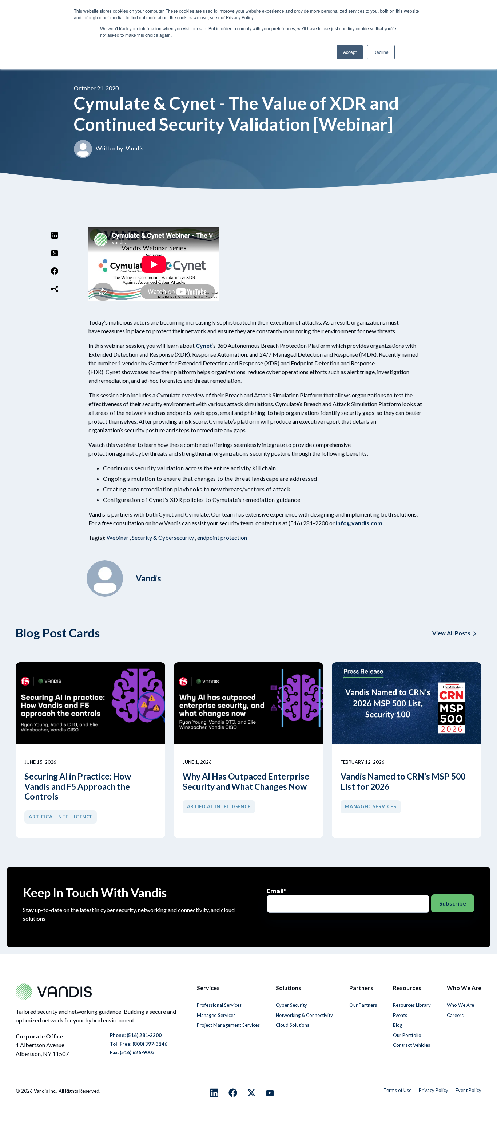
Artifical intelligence (60, 817)
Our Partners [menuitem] (363, 1005)
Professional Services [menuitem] (219, 1005)
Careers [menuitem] (455, 1015)
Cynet (204, 345)
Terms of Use (397, 1090)
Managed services (370, 806)
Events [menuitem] (400, 1015)
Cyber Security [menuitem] (291, 1005)
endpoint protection (222, 537)
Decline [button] (381, 52)
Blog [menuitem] (397, 1025)
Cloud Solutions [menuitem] (292, 1025)
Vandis (135, 148)
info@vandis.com (359, 522)
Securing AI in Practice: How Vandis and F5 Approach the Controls (77, 786)
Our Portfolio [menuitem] (407, 1035)
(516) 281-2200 (144, 1035)
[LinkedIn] (54, 236)
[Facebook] (54, 272)
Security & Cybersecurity (163, 537)
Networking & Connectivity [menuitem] (304, 1015)
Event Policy (468, 1090)
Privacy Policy (433, 1090)
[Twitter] (54, 254)
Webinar (117, 537)
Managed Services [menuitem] (216, 1015)
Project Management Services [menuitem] (228, 1025)
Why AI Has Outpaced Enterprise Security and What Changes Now (246, 781)
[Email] (54, 290)
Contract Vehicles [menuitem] (411, 1045)
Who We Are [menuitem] (460, 1005)
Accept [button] (350, 52)
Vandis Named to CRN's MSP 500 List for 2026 (403, 781)
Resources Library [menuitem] (412, 1005)
